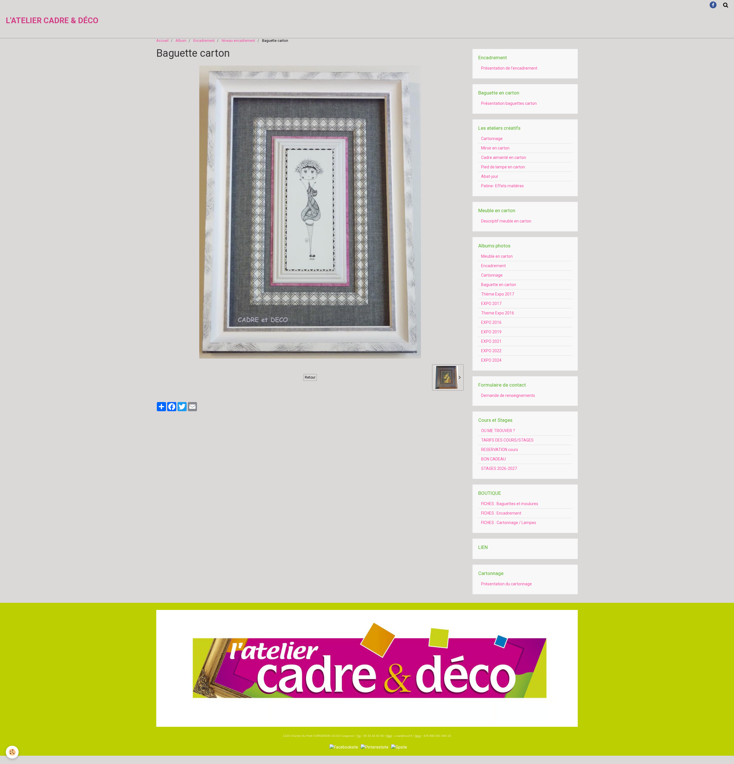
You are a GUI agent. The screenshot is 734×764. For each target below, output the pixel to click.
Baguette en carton (498, 284)
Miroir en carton (495, 148)
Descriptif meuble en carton (506, 221)
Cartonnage (492, 138)
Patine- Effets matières (502, 186)
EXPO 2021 (491, 341)
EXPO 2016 (491, 322)
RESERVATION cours (499, 449)
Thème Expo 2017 (497, 294)
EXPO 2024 (491, 360)
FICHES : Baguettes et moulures (509, 503)
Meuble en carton (497, 256)
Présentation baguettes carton (509, 103)
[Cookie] (12, 752)
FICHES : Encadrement (501, 513)
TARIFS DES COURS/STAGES (507, 440)
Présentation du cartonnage (506, 584)
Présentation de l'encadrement (509, 68)
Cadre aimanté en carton (503, 157)
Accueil (162, 40)
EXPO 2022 (491, 350)
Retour (310, 377)
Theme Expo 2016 (497, 313)
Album (180, 40)
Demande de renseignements (508, 395)
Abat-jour (489, 176)
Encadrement (204, 40)
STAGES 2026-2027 (499, 468)
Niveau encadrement (238, 40)
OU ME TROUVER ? (498, 430)
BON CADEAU (493, 459)
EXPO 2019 (491, 332)
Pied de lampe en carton (503, 167)
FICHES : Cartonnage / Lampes (508, 522)
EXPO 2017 (491, 303)
